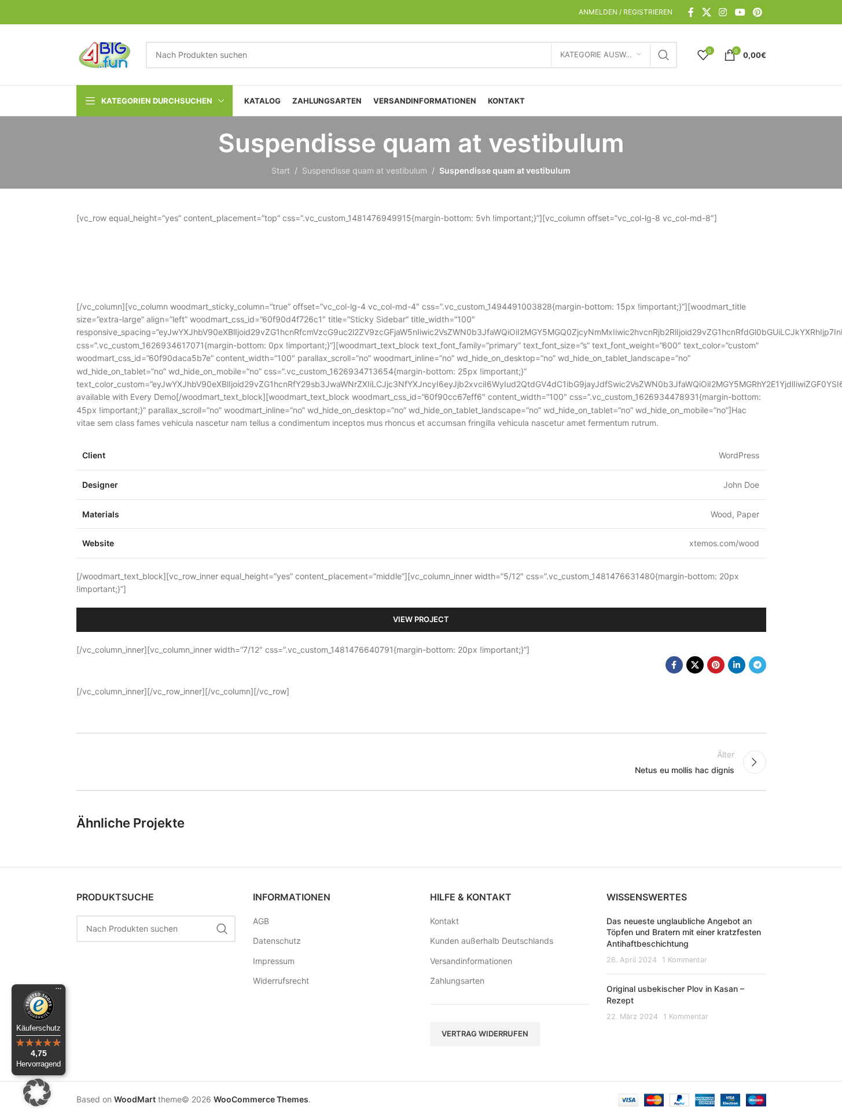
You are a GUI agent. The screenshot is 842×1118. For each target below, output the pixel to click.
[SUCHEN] (663, 55)
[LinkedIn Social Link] (736, 665)
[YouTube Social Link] (740, 12)
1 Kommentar (684, 959)
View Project (421, 619)
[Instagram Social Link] (723, 12)
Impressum (274, 961)
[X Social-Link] (706, 12)
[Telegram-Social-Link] (757, 665)
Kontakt (444, 921)
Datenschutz (277, 941)
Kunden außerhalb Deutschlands (491, 941)
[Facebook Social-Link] (691, 12)
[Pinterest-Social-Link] (757, 12)
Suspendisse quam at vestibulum (364, 170)
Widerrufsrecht (281, 980)
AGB (261, 921)
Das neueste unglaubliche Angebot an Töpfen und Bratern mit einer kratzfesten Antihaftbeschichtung (683, 932)
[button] (37, 1092)
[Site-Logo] (105, 53)
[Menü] (58, 991)
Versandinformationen (471, 961)
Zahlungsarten (457, 980)
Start (280, 170)
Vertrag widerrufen (485, 1033)
